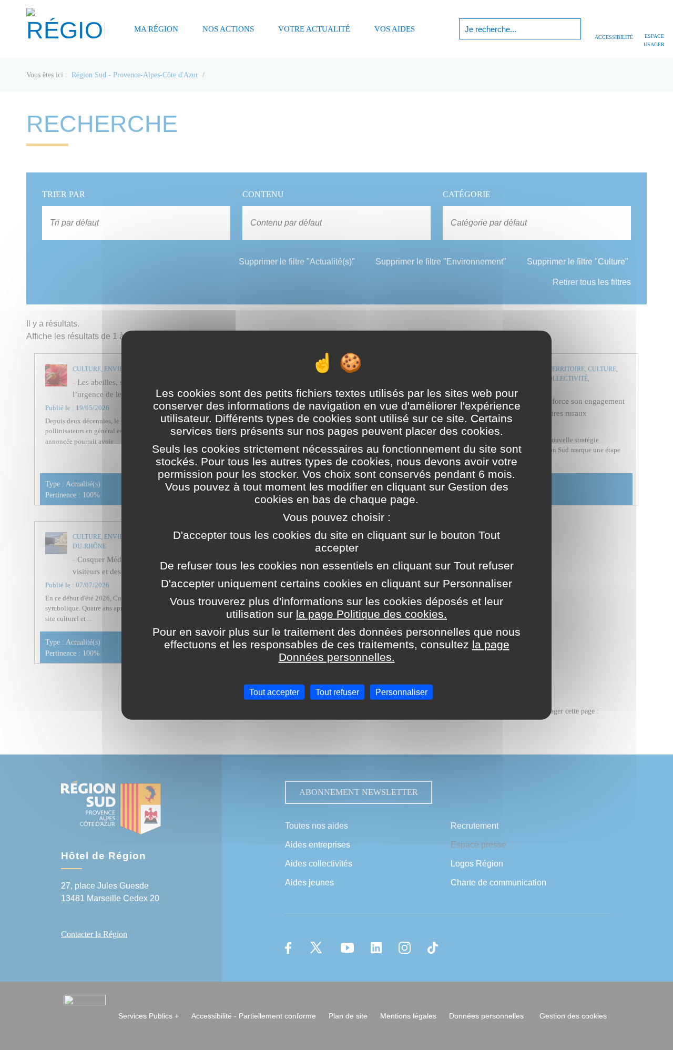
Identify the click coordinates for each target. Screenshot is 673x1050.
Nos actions (228, 29)
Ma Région (156, 29)
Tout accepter (274, 692)
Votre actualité (314, 29)
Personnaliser (401, 692)
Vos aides (394, 29)
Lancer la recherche (572, 28)
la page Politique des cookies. (371, 614)
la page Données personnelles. (394, 650)
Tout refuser (337, 692)
